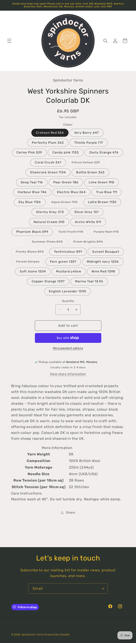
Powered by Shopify (57, 634)
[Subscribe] (103, 588)
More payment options (68, 348)
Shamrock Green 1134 (48, 172)
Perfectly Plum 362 (48, 142)
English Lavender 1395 (67, 291)
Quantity (68, 301)
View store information (68, 374)
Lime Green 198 (101, 182)
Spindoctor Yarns (33, 634)
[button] (9, 41)
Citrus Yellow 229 (88, 163)
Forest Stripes (30, 263)
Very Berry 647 (86, 132)
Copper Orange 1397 (48, 281)
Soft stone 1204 (33, 271)
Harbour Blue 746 (32, 192)
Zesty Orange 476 (103, 152)
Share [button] (70, 512)
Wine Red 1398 (103, 271)
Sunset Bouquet (105, 251)
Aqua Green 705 (66, 203)
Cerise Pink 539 (29, 152)
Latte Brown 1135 (102, 202)
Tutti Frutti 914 (73, 233)
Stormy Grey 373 (50, 212)
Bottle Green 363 (90, 172)
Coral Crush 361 (48, 162)
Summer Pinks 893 (49, 243)
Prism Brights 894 (90, 243)
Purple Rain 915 (108, 233)
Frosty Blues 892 (32, 253)
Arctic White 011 (88, 222)
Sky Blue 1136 (29, 202)
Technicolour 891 (68, 251)
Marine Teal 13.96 (89, 281)
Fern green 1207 (63, 261)
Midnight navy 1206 (103, 261)
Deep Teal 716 (32, 182)
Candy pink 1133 (65, 152)
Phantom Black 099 (32, 231)
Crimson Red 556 (50, 132)
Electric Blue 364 (71, 192)
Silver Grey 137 (86, 212)
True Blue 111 (106, 192)
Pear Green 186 (66, 182)
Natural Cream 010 (49, 222)
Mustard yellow (68, 271)
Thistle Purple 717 (88, 142)
